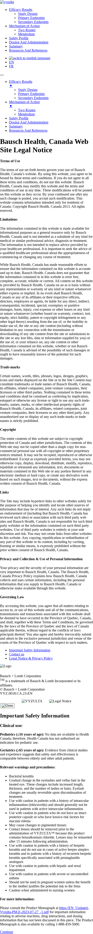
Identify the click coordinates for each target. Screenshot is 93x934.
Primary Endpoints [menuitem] (31, 94)
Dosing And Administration (28, 42)
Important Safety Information (29, 650)
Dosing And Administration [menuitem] (28, 122)
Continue (6, 932)
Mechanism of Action (24, 26)
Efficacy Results (20, 10)
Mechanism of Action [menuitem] (24, 104)
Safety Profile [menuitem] (18, 118)
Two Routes (26, 30)
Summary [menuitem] (16, 126)
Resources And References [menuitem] (28, 130)
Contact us (16, 654)
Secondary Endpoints (33, 22)
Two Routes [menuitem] (26, 110)
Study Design (27, 14)
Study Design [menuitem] (27, 90)
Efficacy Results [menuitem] (20, 84)
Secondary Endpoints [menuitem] (33, 98)
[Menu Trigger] (2, 75)
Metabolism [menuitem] (26, 114)
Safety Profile (18, 38)
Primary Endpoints (31, 18)
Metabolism (26, 34)
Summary (16, 46)
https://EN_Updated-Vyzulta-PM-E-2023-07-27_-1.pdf (44, 910)
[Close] (7, 705)
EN (11, 62)
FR (11, 66)
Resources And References (28, 50)
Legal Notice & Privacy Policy (31, 658)
